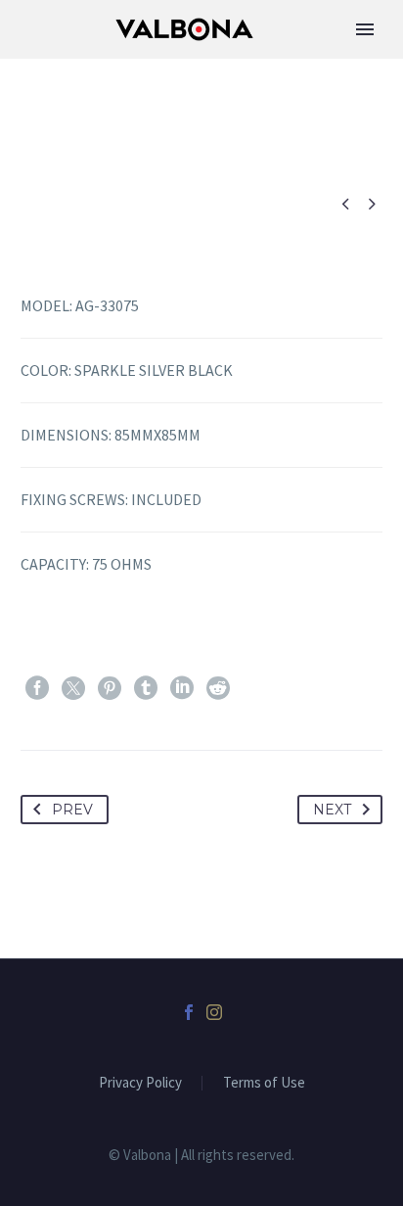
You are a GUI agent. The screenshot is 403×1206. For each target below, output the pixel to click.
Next (332, 809)
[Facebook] (37, 688)
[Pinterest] (109, 688)
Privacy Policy (140, 1083)
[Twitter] (73, 688)
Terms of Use (264, 1083)
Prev (72, 809)
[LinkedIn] (182, 688)
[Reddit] (218, 688)
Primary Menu (364, 29)
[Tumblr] (145, 688)
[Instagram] (214, 1012)
